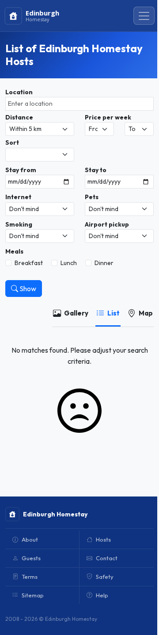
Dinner (104, 263)
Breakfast (29, 263)
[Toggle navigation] (144, 16)
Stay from (20, 170)
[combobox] (79, 104)
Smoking (18, 224)
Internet (18, 197)
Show (27, 288)
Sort (12, 142)
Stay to (95, 170)
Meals (14, 251)
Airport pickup (107, 224)
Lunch (69, 263)
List (113, 313)
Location (19, 92)
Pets (91, 197)
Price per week (108, 117)
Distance (19, 117)
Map (146, 313)
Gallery (76, 313)
